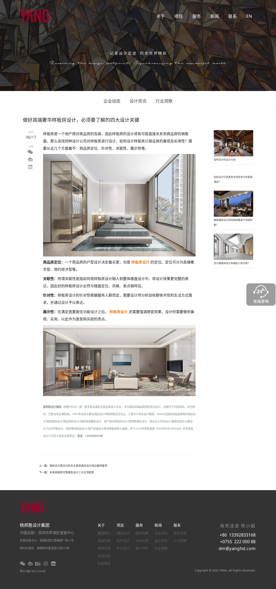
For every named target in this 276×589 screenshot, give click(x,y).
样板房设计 (141, 262)
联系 (232, 16)
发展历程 (104, 541)
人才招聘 (180, 541)
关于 (160, 16)
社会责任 (104, 563)
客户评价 (142, 548)
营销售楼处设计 (138, 421)
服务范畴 (142, 533)
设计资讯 (138, 101)
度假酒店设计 (54, 421)
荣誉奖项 (104, 548)
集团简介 (104, 533)
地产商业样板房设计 (115, 421)
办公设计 (123, 548)
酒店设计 (123, 533)
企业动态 (111, 101)
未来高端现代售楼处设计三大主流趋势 (72, 472)
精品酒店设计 (71, 421)
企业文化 (104, 556)
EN (249, 16)
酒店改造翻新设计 (90, 421)
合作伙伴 (142, 541)
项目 (178, 16)
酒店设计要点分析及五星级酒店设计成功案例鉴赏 (78, 465)
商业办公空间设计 (160, 421)
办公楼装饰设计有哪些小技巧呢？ (232, 263)
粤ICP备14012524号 (33, 571)
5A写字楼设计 (55, 428)
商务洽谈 (180, 533)
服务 (196, 16)
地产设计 (123, 541)
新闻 (214, 16)
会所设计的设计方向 (225, 159)
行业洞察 (164, 101)
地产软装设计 (96, 428)
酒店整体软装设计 (76, 428)
